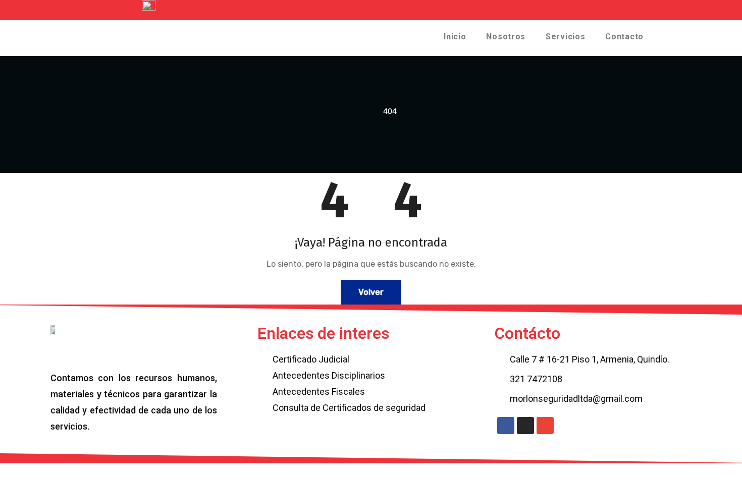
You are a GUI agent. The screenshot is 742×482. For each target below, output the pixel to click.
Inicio (455, 36)
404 (390, 111)
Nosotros (505, 36)
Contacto (624, 36)
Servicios (565, 36)
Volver (371, 292)
